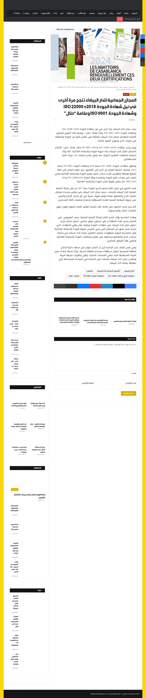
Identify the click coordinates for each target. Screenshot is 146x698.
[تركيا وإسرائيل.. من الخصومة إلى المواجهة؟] (32, 642)
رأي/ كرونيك (102, 13)
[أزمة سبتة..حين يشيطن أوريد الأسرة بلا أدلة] (36, 396)
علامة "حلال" (73, 276)
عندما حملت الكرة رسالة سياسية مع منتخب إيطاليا (14, 345)
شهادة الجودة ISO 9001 (93, 276)
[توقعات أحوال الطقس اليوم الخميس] (123, 311)
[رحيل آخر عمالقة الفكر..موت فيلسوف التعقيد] (36, 440)
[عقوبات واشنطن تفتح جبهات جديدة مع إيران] (32, 623)
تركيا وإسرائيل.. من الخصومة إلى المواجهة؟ (14, 640)
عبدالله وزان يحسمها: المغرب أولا (14, 86)
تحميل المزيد (27, 142)
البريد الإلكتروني (130, 383)
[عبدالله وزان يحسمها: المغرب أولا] (32, 91)
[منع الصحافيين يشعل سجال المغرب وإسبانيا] (32, 661)
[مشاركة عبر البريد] (71, 286)
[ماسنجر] (83, 286)
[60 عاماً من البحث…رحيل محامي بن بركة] (32, 328)
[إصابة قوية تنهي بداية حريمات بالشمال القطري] (32, 54)
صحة (62, 13)
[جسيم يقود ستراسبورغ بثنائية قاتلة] (32, 72)
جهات (121, 87)
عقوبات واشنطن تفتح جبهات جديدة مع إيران (14, 621)
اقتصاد (119, 13)
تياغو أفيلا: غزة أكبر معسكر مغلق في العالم (15, 168)
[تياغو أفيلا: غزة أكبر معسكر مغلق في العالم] (32, 170)
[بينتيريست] (95, 286)
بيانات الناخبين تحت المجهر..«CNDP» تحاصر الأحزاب (14, 127)
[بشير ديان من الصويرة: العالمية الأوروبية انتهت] (18, 396)
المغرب (89, 271)
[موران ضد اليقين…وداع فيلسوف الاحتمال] (36, 417)
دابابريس (125, 693)
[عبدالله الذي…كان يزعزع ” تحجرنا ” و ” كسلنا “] (32, 366)
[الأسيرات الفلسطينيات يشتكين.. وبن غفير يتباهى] (32, 110)
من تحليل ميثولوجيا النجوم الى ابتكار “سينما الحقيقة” (18, 426)
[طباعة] (60, 286)
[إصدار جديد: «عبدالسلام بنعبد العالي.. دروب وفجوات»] (18, 440)
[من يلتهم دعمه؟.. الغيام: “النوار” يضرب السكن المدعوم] (32, 189)
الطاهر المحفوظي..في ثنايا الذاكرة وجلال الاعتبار (14, 288)
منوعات (26, 13)
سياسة (126, 13)
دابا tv (55, 13)
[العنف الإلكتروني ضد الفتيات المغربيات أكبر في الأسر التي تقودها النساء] (95, 311)
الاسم (133, 373)
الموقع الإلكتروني (88, 383)
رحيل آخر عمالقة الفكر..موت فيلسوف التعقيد (38, 449)
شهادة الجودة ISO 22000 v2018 (120, 276)
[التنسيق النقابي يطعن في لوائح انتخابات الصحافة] (32, 603)
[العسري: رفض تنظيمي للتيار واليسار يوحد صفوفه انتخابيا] (32, 228)
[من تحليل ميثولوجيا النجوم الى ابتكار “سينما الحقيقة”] (18, 417)
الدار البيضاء (128, 271)
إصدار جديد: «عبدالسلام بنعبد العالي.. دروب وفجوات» (19, 449)
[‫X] (119, 286)
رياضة (111, 13)
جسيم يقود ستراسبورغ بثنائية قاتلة (14, 68)
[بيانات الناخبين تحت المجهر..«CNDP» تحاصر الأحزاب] (32, 129)
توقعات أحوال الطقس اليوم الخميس (124, 321)
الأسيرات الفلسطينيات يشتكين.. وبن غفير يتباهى (14, 108)
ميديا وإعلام (70, 13)
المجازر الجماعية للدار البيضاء (108, 271)
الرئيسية (134, 13)
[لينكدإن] (107, 286)
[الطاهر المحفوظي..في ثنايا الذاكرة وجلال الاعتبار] (32, 291)
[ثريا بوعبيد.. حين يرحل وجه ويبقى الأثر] (32, 309)
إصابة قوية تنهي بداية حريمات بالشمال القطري (14, 51)
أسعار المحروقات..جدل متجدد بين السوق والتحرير (14, 207)
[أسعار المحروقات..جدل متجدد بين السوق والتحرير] (32, 210)
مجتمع (93, 13)
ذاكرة (36, 13)
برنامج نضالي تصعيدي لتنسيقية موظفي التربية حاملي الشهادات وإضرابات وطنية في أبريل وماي (69, 320)
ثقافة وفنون (46, 13)
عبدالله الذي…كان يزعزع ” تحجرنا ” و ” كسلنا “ (14, 364)
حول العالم (82, 13)
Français (17, 13)
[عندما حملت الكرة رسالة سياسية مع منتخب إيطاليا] (32, 347)
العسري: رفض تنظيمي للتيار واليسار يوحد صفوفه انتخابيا (14, 229)
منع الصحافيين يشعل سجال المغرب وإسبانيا (14, 659)
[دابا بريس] (73, 3)
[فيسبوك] (130, 286)
